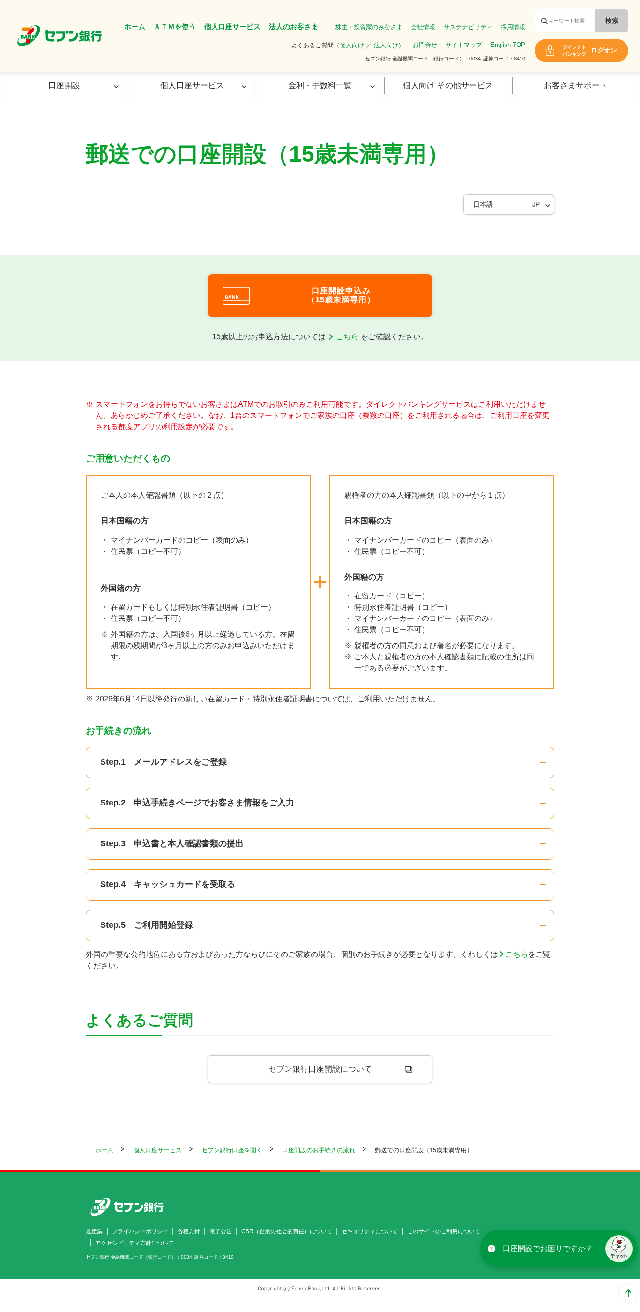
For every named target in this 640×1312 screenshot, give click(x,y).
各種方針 (189, 1231)
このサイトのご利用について (443, 1231)
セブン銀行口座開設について (320, 1069)
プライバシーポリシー (140, 1231)
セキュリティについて (370, 1231)
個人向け (352, 45)
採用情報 (513, 26)
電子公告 (220, 1231)
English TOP (508, 44)
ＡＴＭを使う (175, 26)
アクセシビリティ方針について (134, 1243)
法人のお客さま (293, 26)
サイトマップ (464, 44)
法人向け (386, 45)
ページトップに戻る (628, 1293)
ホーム (134, 26)
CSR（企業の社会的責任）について (286, 1231)
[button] (619, 1249)
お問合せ (425, 44)
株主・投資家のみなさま (368, 26)
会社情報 (423, 26)
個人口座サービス (232, 26)
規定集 (94, 1231)
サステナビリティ (468, 26)
